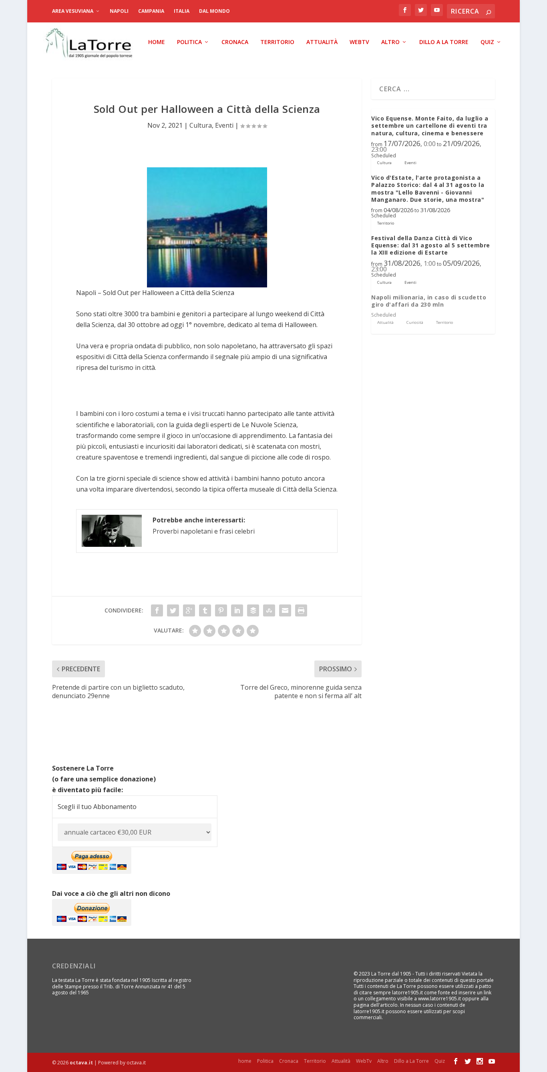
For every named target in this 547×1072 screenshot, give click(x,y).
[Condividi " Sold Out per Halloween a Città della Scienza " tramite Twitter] (173, 610)
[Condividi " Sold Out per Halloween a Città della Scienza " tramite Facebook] (157, 610)
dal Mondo (214, 11)
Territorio (277, 42)
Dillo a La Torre (444, 42)
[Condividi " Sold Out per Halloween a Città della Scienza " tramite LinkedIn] (237, 610)
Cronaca (234, 42)
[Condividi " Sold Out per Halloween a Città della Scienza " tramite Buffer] (253, 610)
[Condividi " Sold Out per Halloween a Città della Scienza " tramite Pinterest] (221, 610)
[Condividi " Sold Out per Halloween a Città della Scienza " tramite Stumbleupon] (269, 610)
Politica (189, 42)
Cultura (200, 125)
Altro (390, 42)
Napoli (119, 11)
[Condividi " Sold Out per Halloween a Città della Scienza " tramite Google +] (189, 610)
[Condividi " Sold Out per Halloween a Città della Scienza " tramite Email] (285, 610)
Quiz (487, 42)
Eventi (224, 125)
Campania (151, 11)
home (156, 42)
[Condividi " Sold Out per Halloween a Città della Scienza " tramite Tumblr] (205, 610)
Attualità (322, 42)
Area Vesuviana (72, 11)
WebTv (359, 42)
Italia (181, 11)
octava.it (81, 1062)
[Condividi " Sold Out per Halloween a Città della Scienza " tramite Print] (301, 610)
